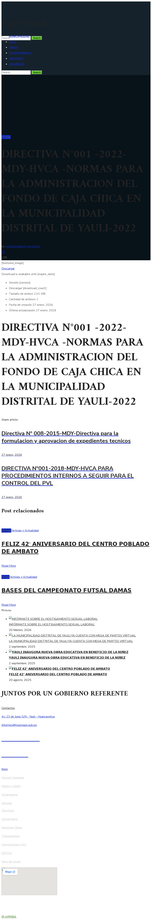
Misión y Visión (11, 786)
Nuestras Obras (11, 828)
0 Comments (32, 246)
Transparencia (10, 836)
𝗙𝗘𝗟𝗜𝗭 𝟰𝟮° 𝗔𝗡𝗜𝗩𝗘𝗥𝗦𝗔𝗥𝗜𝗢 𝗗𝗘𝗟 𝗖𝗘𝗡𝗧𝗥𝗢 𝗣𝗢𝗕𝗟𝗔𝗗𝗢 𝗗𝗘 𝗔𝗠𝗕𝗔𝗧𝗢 (75, 548)
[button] (76, 708)
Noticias (6, 803)
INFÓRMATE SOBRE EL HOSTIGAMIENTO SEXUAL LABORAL (52, 624)
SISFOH (6, 853)
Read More (8, 566)
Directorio (7, 811)
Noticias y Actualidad (25, 530)
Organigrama (9, 795)
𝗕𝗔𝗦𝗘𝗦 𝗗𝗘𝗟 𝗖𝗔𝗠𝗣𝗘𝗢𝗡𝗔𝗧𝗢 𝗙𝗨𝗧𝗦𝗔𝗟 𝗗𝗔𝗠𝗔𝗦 (66, 591)
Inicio (4, 769)
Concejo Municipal (12, 778)
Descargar (8, 269)
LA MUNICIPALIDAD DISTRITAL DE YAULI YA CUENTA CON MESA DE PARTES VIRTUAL (71, 641)
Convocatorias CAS (13, 845)
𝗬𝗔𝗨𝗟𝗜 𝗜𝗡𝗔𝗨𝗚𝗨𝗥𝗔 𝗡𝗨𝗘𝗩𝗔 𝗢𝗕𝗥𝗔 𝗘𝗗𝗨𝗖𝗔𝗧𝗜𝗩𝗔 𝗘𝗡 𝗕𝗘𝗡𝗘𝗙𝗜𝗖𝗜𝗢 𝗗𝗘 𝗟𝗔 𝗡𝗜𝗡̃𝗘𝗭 (67, 658)
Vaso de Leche (11, 862)
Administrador (14, 246)
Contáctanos (9, 819)
